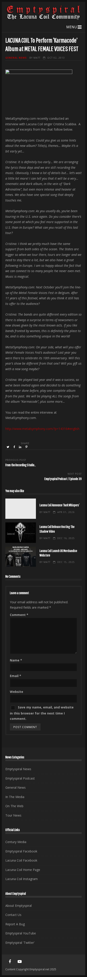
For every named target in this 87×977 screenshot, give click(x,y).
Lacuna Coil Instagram (21, 879)
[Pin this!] (26, 447)
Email (15, 676)
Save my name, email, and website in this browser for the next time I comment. (42, 713)
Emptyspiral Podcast (20, 778)
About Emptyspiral (18, 905)
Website (16, 692)
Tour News (13, 815)
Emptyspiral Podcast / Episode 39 (63, 478)
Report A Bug (15, 924)
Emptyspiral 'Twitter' (20, 942)
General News (16, 57)
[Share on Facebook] (14, 447)
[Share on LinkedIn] (20, 447)
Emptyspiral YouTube (20, 933)
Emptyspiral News (18, 769)
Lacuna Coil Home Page (22, 870)
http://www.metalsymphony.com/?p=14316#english (42, 429)
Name (16, 660)
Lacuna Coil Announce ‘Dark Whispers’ (20, 509)
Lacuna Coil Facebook (21, 860)
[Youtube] (19, 961)
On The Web (14, 806)
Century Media (15, 842)
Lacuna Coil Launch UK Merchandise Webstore (20, 556)
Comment (19, 615)
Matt (36, 57)
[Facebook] (9, 961)
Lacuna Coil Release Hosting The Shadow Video (20, 532)
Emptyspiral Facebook (21, 851)
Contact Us (13, 915)
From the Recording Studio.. (20, 465)
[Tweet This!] (8, 447)
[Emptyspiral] (43, 19)
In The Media (14, 797)
